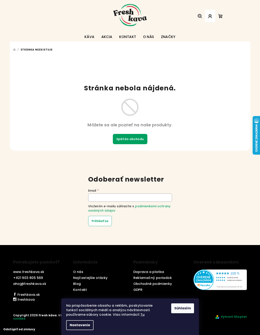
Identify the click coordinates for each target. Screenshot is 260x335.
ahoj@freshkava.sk (29, 283)
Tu (142, 314)
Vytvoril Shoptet (234, 317)
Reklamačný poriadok (152, 277)
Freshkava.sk (28, 294)
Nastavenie (80, 325)
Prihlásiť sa (100, 221)
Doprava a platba (148, 271)
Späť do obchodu (130, 139)
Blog (77, 283)
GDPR (138, 289)
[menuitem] (89, 37)
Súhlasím (182, 308)
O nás (78, 271)
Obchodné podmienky (152, 283)
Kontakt (80, 289)
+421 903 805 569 (28, 277)
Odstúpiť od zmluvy (19, 329)
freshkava (25, 299)
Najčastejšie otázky (90, 277)
